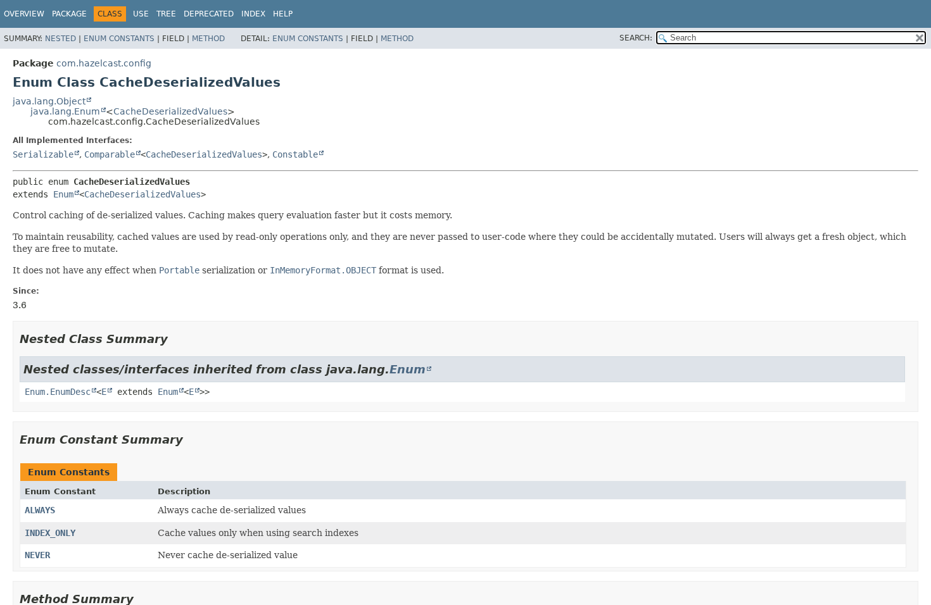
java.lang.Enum (65, 111)
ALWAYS (40, 510)
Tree (166, 13)
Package (69, 13)
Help (283, 13)
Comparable (109, 154)
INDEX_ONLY (50, 533)
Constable (295, 154)
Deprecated (209, 13)
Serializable (43, 154)
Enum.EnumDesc (58, 392)
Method (208, 38)
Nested (60, 38)
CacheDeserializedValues (170, 111)
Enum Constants (119, 38)
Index (253, 13)
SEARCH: (635, 38)
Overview (24, 13)
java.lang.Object (49, 101)
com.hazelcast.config (103, 63)
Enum (63, 194)
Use (141, 13)
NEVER (37, 555)
